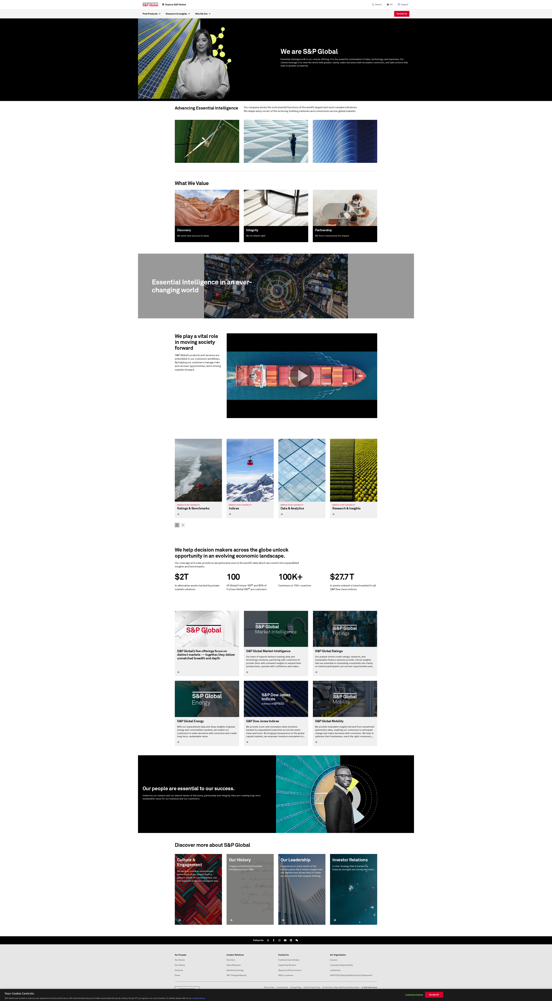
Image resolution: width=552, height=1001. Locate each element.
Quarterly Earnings (235, 970)
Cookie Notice (282, 987)
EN (391, 4)
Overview (231, 960)
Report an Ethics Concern (289, 970)
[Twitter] (268, 940)
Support (404, 4)
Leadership (335, 970)
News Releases (234, 965)
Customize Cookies (414, 994)
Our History (180, 965)
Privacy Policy (295, 987)
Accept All (434, 994)
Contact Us (402, 13)
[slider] (276, 483)
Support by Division (287, 965)
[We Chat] (296, 940)
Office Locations (285, 975)
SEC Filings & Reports (237, 975)
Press (177, 975)
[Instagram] (279, 940)
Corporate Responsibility (341, 965)
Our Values (180, 960)
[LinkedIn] (291, 940)
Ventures (179, 970)
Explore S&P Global (175, 4)
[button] (302, 376)
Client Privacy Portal (312, 987)
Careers (333, 960)
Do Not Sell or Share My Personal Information (340, 987)
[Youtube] (285, 940)
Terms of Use (269, 987)
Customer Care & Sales (288, 960)
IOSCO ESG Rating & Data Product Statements (351, 975)
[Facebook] (273, 940)
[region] (276, 995)
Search (378, 4)
